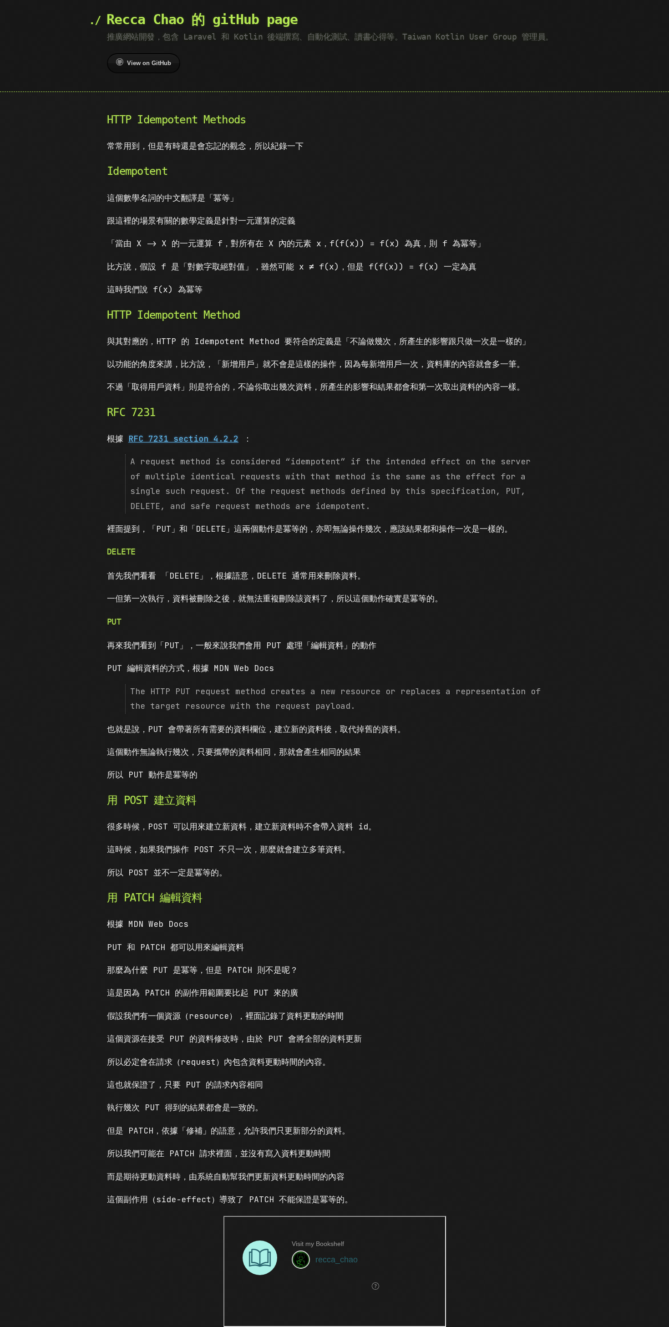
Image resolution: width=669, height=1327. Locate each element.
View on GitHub (149, 63)
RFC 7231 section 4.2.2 (183, 438)
